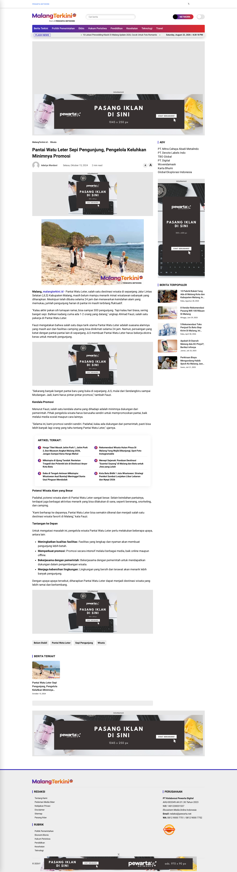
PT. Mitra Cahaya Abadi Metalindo (178, 148)
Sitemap (38, 813)
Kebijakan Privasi (42, 806)
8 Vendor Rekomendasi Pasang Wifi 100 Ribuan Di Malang (192, 310)
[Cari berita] (132, 17)
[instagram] (193, 4)
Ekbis (81, 28)
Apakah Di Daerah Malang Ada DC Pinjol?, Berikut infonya (192, 343)
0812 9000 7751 (175, 817)
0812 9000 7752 (194, 817)
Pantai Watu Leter (61, 642)
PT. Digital (164, 160)
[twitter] (188, 4)
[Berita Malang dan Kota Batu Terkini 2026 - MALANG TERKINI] (54, 20)
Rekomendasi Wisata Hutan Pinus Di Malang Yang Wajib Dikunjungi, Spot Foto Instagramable (120, 450)
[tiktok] (203, 4)
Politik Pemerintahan (63, 28)
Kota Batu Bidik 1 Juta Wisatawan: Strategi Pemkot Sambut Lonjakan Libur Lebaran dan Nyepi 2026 (121, 476)
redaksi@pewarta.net (180, 813)
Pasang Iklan (41, 817)
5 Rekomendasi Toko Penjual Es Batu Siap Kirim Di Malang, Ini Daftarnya (191, 327)
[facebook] (184, 4)
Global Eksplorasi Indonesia (175, 172)
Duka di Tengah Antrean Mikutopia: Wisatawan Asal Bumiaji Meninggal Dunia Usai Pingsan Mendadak (64, 476)
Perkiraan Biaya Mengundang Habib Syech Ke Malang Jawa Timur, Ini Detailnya (192, 360)
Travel (159, 28)
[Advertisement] (118, 65)
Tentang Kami (41, 798)
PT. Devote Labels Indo (172, 152)
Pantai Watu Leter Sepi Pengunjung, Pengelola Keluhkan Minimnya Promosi (44, 686)
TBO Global (165, 156)
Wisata (53, 142)
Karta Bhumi (165, 168)
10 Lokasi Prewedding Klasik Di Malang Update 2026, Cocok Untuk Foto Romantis (101, 35)
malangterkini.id (53, 291)
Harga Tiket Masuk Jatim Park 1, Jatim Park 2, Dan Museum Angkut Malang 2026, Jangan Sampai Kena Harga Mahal (65, 450)
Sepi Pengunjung (84, 642)
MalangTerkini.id (40, 142)
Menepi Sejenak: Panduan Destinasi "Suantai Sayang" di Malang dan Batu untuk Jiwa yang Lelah (121, 463)
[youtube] (198, 4)
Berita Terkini (41, 28)
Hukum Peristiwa (97, 28)
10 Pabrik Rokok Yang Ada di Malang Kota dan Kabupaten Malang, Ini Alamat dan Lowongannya (192, 294)
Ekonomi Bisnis (42, 835)
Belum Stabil (40, 642)
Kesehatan (132, 28)
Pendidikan (117, 28)
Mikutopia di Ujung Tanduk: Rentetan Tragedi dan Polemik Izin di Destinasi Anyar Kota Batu (65, 463)
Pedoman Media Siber (45, 802)
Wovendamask (167, 164)
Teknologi (147, 28)
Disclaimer (39, 810)
